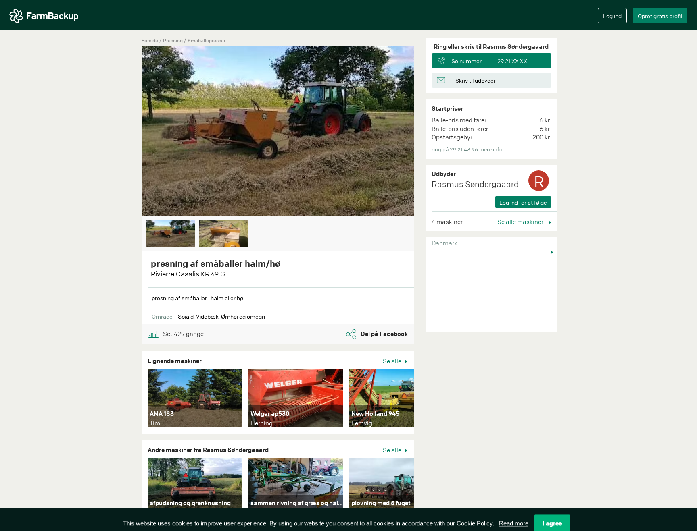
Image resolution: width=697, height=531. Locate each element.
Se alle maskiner (521, 222)
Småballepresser (206, 40)
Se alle (393, 361)
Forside (150, 40)
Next (426, 131)
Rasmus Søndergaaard (475, 184)
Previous (129, 131)
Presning (173, 40)
